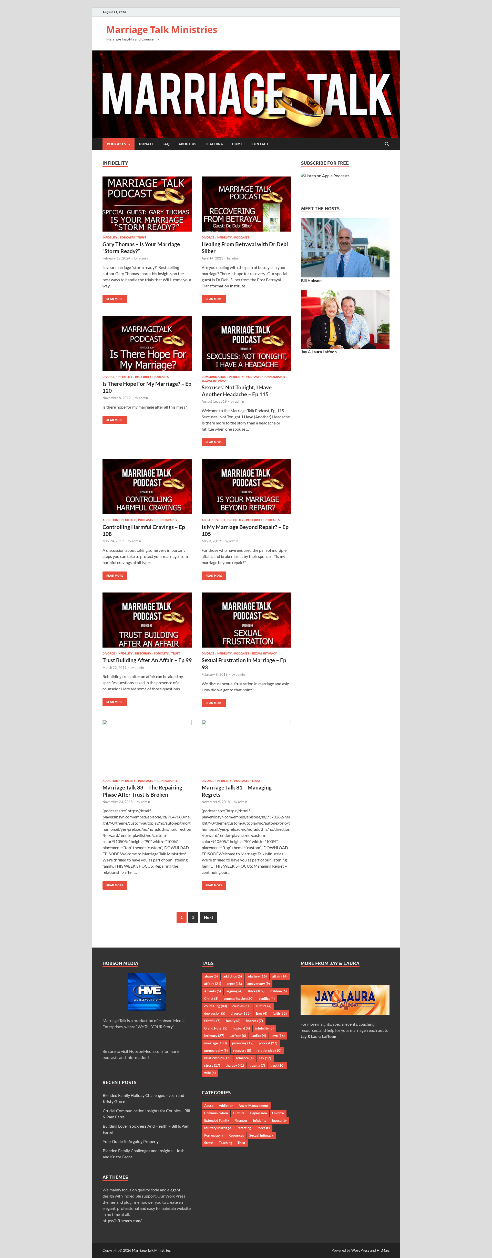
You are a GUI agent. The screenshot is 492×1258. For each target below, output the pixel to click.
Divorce (208, 237)
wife (210, 1073)
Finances (241, 1120)
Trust (141, 237)
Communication (214, 377)
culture (263, 1006)
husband (241, 1028)
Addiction (110, 520)
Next (208, 917)
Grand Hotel (215, 1028)
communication (238, 998)
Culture (238, 1113)
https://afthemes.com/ (122, 1220)
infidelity (264, 1028)
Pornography (274, 377)
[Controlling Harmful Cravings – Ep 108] (147, 486)
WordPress (360, 1250)
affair (280, 976)
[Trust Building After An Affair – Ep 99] (147, 620)
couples (241, 1006)
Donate (146, 144)
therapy (234, 1065)
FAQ (166, 144)
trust (277, 1065)
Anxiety (212, 991)
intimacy (214, 1036)
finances (254, 1021)
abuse (211, 976)
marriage (215, 1043)
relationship (269, 1050)
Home (237, 144)
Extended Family (216, 1120)
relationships (217, 1058)
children (278, 991)
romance (245, 1058)
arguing (234, 991)
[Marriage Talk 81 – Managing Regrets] (246, 747)
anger (234, 984)
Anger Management (253, 1106)
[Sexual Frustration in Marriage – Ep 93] (246, 620)
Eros (261, 1013)
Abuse (206, 520)
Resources (236, 1135)
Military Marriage (217, 1128)
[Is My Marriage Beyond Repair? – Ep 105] (246, 486)
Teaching (214, 144)
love (278, 1036)
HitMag (383, 1250)
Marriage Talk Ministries (161, 29)
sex (265, 1058)
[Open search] (387, 144)
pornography (216, 1050)
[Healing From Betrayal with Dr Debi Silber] (246, 204)
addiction (232, 976)
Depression (258, 1113)
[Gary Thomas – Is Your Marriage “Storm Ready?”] (147, 204)
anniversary (258, 984)
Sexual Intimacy (214, 380)
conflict (267, 998)
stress (212, 1065)
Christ (211, 998)
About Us (187, 144)
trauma (257, 1065)
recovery (242, 1050)
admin (143, 258)
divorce (241, 1013)
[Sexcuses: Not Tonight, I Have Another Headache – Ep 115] (246, 343)
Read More (112, 298)
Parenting (244, 1128)
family (233, 1021)
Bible (256, 991)
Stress (208, 1143)
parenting (242, 1043)
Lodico (258, 1036)
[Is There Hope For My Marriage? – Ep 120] (147, 343)
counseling (215, 1006)
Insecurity (143, 377)
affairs (212, 984)
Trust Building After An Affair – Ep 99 (147, 660)
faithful (212, 1021)
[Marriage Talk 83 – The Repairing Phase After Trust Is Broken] (147, 747)
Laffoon (238, 1036)
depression (214, 1013)
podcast (268, 1043)
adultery (257, 976)
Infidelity (109, 237)
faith (280, 1013)
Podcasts (116, 144)
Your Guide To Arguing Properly (131, 1141)
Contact (260, 144)
